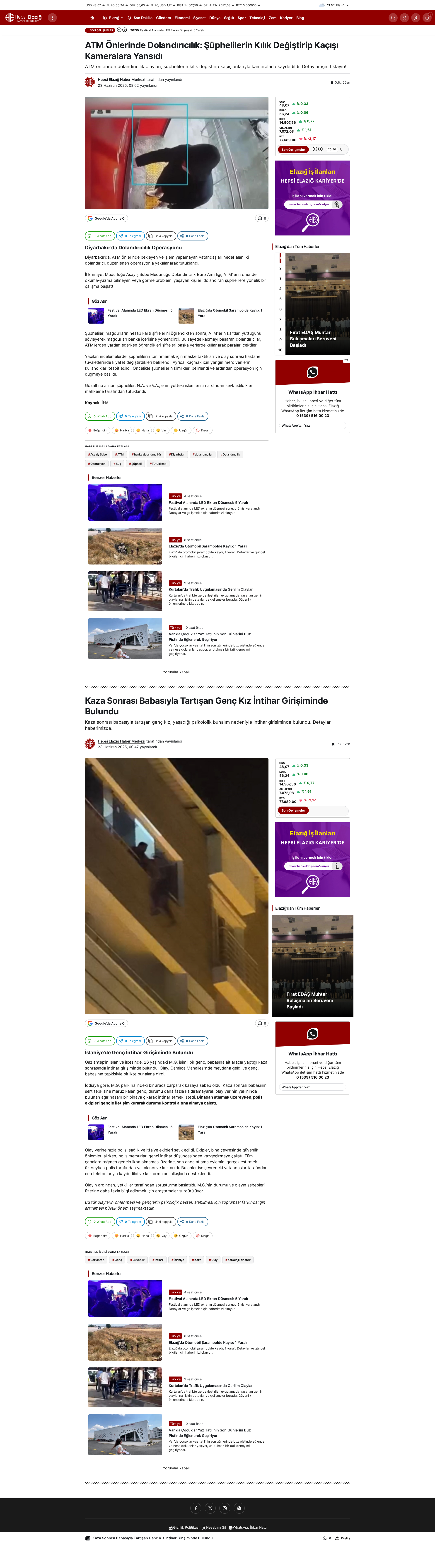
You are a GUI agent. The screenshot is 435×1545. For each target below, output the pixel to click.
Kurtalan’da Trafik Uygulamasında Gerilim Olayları (211, 589)
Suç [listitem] (117, 463)
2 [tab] (280, 268)
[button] (404, 17)
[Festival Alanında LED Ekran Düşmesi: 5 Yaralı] (131, 316)
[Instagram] (224, 1508)
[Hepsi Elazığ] (23, 17)
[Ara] (393, 17)
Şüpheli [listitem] (135, 463)
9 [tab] (280, 339)
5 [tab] (280, 299)
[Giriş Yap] (415, 17)
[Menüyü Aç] (52, 17)
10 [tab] (280, 350)
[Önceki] (119, 30)
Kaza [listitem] (196, 1260)
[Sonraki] (124, 30)
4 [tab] (280, 288)
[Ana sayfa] (92, 18)
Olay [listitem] (213, 1260)
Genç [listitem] (117, 1260)
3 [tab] (280, 278)
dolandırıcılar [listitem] (203, 454)
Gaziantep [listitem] (96, 1260)
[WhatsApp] (239, 1508)
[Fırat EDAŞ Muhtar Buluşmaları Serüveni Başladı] (312, 304)
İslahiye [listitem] (178, 1260)
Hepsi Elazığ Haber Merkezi (121, 79)
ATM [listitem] (119, 454)
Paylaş (345, 1538)
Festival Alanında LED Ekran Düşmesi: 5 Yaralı (208, 502)
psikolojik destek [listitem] (238, 1260)
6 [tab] (280, 309)
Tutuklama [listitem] (158, 463)
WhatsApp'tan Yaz (296, 425)
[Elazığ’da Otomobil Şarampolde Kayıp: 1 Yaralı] (222, 316)
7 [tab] (280, 319)
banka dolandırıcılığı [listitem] (146, 454)
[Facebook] (195, 1508)
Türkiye (175, 496)
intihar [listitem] (157, 1260)
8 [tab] (280, 329)
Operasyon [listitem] (97, 463)
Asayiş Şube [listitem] (97, 454)
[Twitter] (210, 1508)
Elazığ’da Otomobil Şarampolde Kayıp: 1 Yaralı (208, 546)
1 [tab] (280, 258)
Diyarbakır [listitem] (177, 454)
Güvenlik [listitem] (137, 1260)
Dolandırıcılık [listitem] (230, 454)
